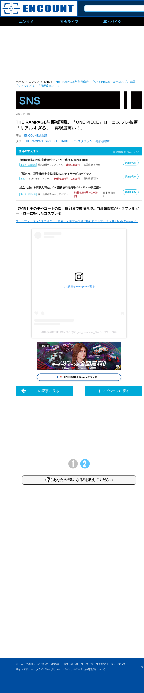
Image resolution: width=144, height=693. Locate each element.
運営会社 (56, 664)
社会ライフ (69, 21)
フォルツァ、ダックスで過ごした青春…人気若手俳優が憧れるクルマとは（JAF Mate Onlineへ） (77, 221)
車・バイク (112, 21)
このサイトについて (37, 664)
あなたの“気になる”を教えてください (83, 480)
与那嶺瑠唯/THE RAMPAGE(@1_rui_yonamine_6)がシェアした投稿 (79, 332)
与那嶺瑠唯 (103, 141)
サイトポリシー (24, 669)
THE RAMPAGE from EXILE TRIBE (46, 141)
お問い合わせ (71, 664)
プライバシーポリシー (48, 669)
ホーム (19, 664)
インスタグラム (82, 141)
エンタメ (26, 21)
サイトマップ (118, 664)
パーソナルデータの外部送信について (84, 669)
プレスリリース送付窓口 (94, 664)
